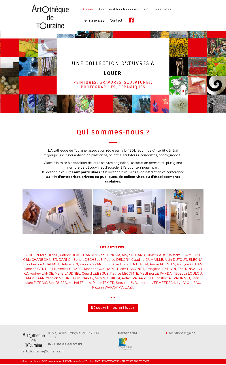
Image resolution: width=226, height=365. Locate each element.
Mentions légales (182, 333)
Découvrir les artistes (113, 308)
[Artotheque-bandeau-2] (113, 233)
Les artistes (162, 9)
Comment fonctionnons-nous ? (123, 9)
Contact (116, 20)
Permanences (93, 20)
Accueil (87, 9)
